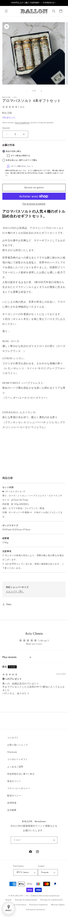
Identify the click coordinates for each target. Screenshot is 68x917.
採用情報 (11, 803)
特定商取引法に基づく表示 (20, 774)
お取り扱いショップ (17, 745)
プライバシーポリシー (18, 788)
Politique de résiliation (35, 909)
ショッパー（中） (15, 591)
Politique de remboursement (26, 900)
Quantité (6, 128)
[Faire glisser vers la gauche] (27, 91)
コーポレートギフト (17, 759)
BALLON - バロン (22, 896)
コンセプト (13, 737)
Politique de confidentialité (51, 900)
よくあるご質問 (15, 766)
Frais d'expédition (22, 123)
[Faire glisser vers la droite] (41, 91)
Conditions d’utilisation (16, 905)
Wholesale (12, 752)
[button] (6, 11)
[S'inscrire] (53, 840)
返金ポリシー (14, 781)
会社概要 (11, 810)
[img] (10, 674)
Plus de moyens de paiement (33, 204)
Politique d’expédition (38, 905)
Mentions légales (58, 905)
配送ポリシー (14, 795)
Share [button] (9, 604)
